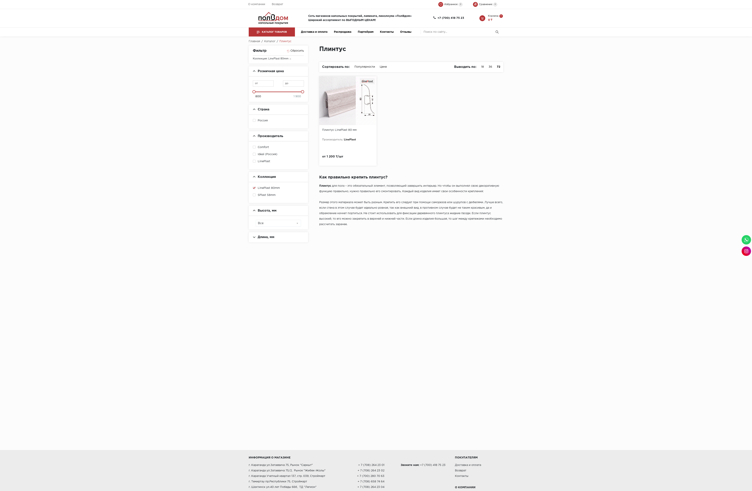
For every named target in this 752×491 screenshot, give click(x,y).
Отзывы (405, 32)
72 (498, 67)
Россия (263, 120)
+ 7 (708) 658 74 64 (371, 481)
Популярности (364, 67)
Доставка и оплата (314, 32)
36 (490, 67)
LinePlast (264, 161)
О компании (256, 4)
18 (482, 67)
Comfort (263, 147)
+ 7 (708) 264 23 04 (370, 487)
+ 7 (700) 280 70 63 (370, 476)
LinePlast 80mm (269, 188)
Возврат (277, 4)
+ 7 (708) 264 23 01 (371, 465)
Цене (383, 67)
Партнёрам (365, 32)
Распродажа (342, 32)
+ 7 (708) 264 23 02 (371, 470)
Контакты (387, 32)
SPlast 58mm (267, 195)
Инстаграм (746, 251)
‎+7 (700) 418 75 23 (450, 18)
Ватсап (746, 240)
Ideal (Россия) (267, 154)
